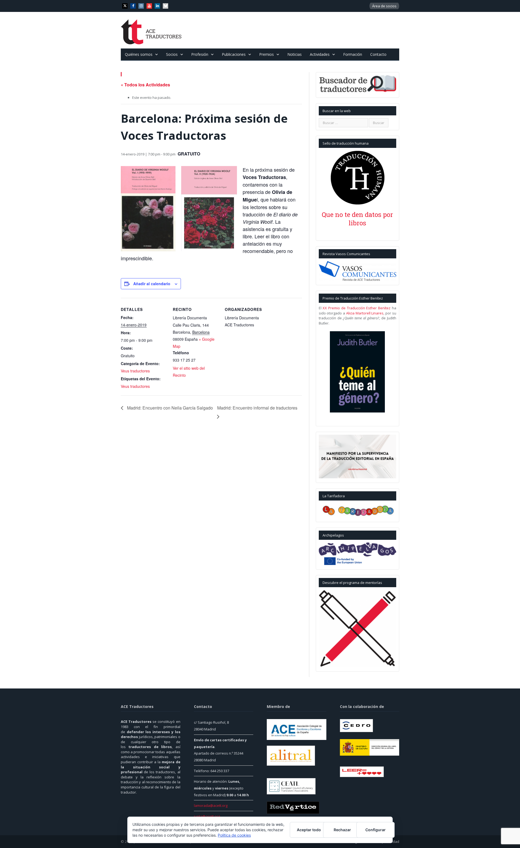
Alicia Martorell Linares (365, 313)
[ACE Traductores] (151, 30)
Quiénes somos (138, 54)
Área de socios (384, 6)
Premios (266, 54)
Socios (172, 54)
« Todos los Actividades (145, 84)
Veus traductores (135, 370)
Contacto (378, 54)
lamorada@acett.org (210, 805)
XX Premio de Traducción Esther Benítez (357, 308)
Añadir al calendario (151, 283)
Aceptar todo (309, 829)
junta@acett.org (207, 816)
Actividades (320, 54)
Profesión (199, 54)
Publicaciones (234, 54)
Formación (352, 54)
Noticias (294, 54)
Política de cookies (234, 835)
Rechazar (342, 829)
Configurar (375, 829)
